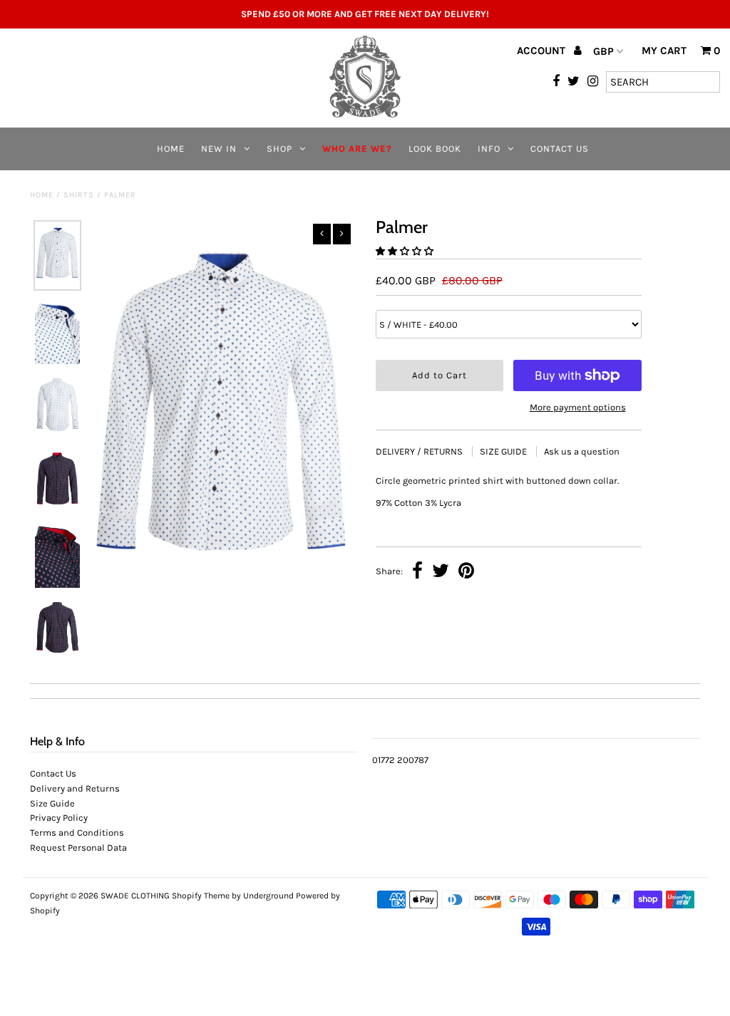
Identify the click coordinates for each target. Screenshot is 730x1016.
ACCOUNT (542, 50)
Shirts (78, 194)
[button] (406, 251)
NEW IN (219, 148)
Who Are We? (357, 148)
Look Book (434, 148)
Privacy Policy (59, 817)
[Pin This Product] (466, 572)
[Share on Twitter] (440, 572)
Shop (279, 148)
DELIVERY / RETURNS (420, 451)
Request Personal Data (78, 847)
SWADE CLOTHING (135, 896)
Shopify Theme (201, 896)
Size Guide (52, 803)
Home (171, 148)
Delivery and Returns (75, 788)
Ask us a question (582, 451)
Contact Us (559, 148)
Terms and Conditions (77, 832)
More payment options (578, 407)
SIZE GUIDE (504, 451)
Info (489, 148)
